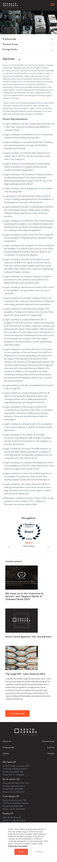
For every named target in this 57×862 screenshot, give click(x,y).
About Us (7, 741)
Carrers (6, 753)
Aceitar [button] (21, 852)
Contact (50, 753)
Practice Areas (48, 741)
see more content (17, 713)
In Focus (50, 747)
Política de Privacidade (18, 846)
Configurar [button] (39, 852)
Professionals (8, 747)
